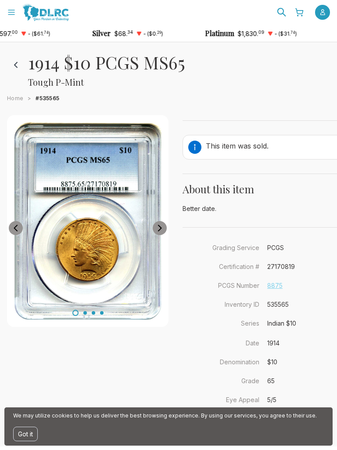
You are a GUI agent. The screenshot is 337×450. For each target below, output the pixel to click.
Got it (25, 434)
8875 (275, 285)
